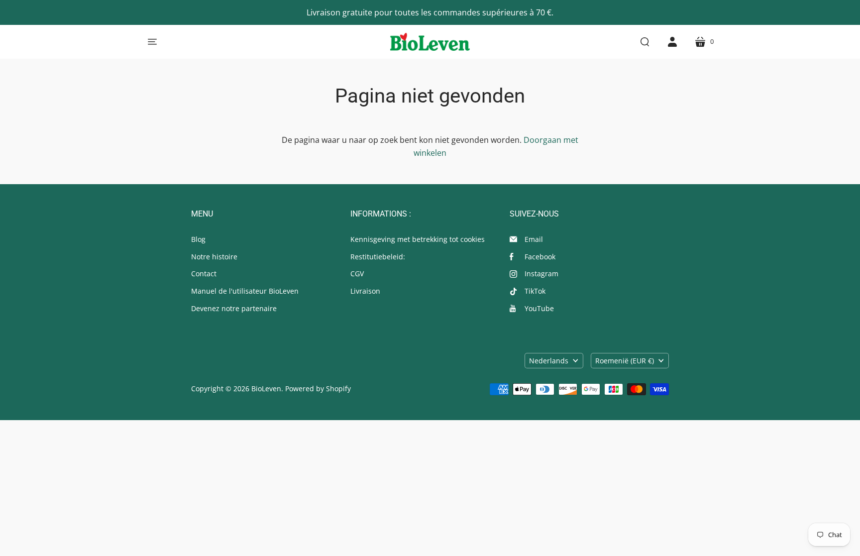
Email (534, 239)
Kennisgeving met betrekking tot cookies (417, 239)
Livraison (365, 291)
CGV (357, 273)
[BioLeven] (430, 42)
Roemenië (624, 360)
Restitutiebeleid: (377, 256)
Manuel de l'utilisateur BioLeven (245, 291)
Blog (198, 239)
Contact (203, 273)
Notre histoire (214, 256)
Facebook (540, 256)
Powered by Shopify (318, 388)
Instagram (541, 273)
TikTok (535, 291)
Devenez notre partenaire (234, 308)
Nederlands (548, 360)
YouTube (539, 308)
